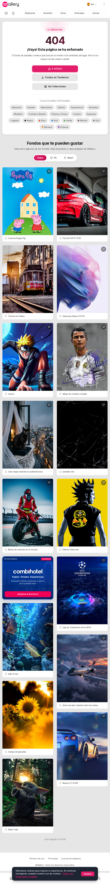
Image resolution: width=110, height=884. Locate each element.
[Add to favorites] (49, 171)
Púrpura (64, 127)
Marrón (83, 120)
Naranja (48, 127)
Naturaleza (46, 107)
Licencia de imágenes (71, 858)
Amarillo (47, 13)
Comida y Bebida (37, 114)
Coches (77, 114)
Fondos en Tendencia (57, 77)
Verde (69, 120)
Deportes (91, 114)
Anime (96, 13)
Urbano (61, 107)
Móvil (70, 158)
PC (55, 158)
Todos (40, 158)
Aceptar (88, 874)
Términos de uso (37, 858)
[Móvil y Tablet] (13, 13)
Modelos (18, 114)
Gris (97, 120)
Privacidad (53, 858)
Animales (79, 13)
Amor (63, 13)
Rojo (43, 120)
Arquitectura (77, 107)
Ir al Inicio (57, 68)
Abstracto (30, 13)
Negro (30, 120)
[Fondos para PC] (6, 13)
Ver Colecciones (57, 86)
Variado (31, 107)
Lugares (15, 120)
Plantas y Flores (59, 114)
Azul (56, 120)
